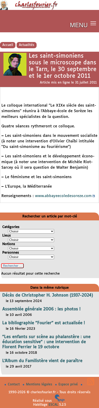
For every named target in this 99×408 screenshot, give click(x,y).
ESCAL (53, 404)
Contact (14, 384)
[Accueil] (49, 9)
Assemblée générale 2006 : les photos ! (41, 309)
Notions (8, 244)
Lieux (6, 235)
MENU (79, 24)
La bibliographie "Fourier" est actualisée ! (43, 323)
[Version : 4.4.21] (59, 400)
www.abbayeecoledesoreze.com (63, 196)
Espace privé (68, 384)
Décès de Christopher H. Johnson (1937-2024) (47, 295)
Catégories (10, 227)
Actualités (26, 45)
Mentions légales (39, 384)
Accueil (7, 45)
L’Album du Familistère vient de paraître (42, 361)
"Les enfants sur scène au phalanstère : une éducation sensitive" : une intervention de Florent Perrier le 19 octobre (46, 342)
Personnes (10, 252)
